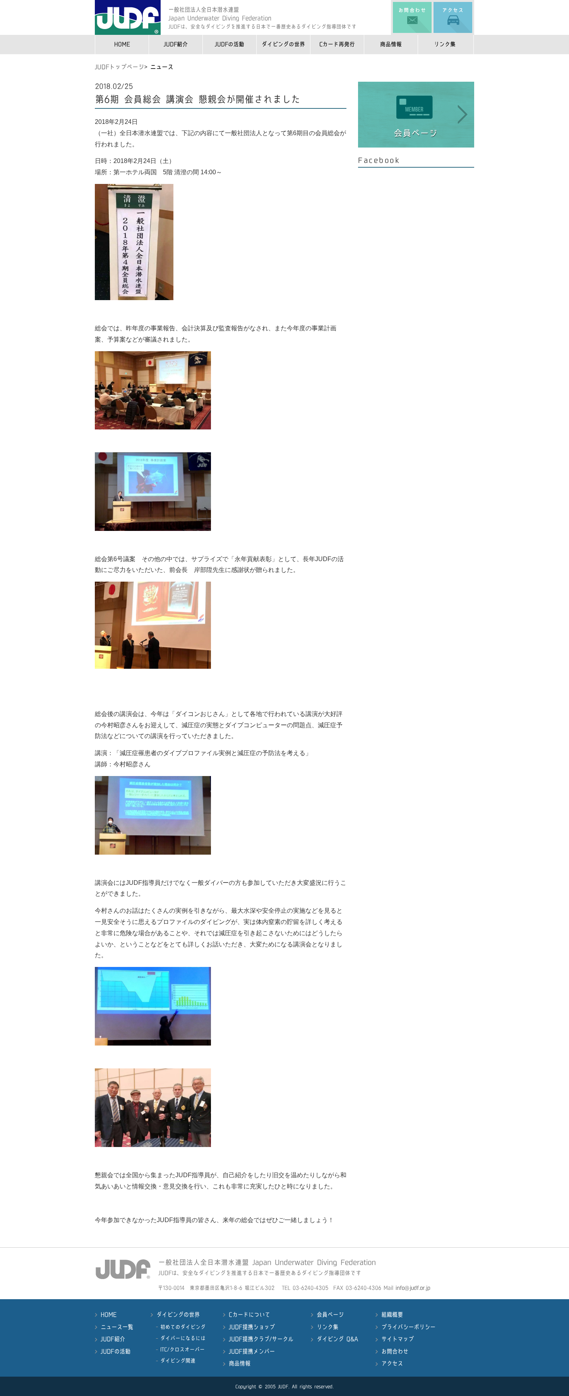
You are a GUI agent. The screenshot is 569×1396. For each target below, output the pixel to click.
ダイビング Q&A (337, 1339)
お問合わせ (394, 1351)
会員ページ (330, 1315)
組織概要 (392, 1315)
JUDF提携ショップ (252, 1327)
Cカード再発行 (337, 44)
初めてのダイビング (183, 1326)
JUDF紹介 (176, 44)
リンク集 (445, 44)
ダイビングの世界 (283, 44)
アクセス (392, 1363)
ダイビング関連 (177, 1360)
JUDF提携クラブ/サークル (261, 1339)
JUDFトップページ (119, 67)
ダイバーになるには (183, 1338)
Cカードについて (249, 1315)
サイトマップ (397, 1339)
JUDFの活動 (229, 44)
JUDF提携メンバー (252, 1351)
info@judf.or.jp (413, 1287)
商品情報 (391, 44)
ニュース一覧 (117, 1327)
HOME (122, 44)
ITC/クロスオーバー (182, 1349)
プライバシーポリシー (408, 1327)
